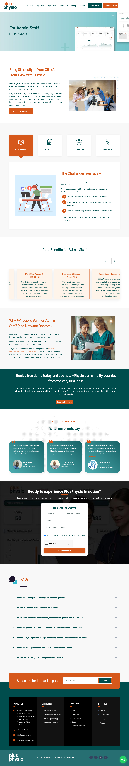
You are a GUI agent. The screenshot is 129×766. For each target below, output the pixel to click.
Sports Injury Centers (50, 710)
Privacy (102, 719)
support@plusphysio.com (25, 740)
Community (71, 6)
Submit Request (64, 550)
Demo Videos (76, 718)
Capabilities (40, 6)
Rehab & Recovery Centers (52, 715)
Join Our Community (78, 726)
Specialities (52, 6)
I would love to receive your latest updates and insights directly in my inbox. (65, 536)
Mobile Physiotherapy (51, 719)
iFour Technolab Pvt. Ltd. (47, 757)
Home (11, 34)
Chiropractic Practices (51, 723)
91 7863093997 (22, 730)
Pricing (62, 6)
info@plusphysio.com (24, 735)
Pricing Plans (104, 715)
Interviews (82, 6)
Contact (74, 722)
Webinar (102, 723)
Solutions (29, 6)
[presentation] (105, 261)
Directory (103, 710)
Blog (73, 711)
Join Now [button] (104, 681)
